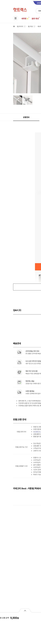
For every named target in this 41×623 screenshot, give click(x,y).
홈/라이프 (20, 26)
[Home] (14, 26)
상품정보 (26, 117)
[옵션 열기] (25, 610)
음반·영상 (35, 18)
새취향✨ (24, 18)
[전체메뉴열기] (15, 18)
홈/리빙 (30, 26)
